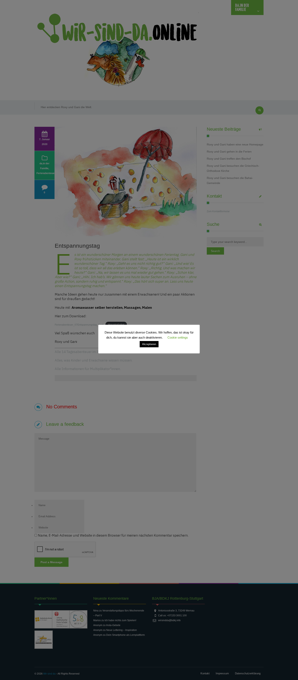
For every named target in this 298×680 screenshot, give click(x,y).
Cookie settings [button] (177, 337)
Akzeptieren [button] (149, 344)
